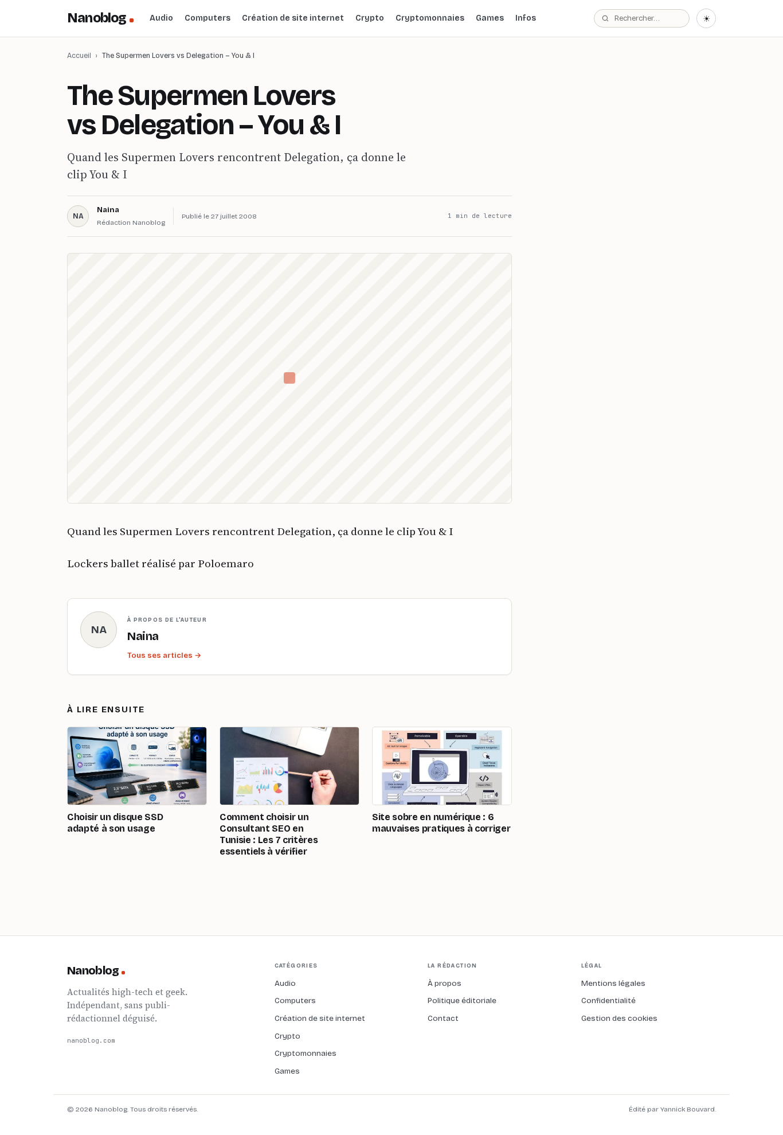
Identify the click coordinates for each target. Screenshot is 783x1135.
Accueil (79, 55)
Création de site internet (293, 18)
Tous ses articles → (164, 655)
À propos (444, 983)
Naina (108, 209)
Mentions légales (613, 983)
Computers (207, 18)
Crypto (369, 18)
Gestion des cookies (619, 1018)
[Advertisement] (630, 246)
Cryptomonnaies (430, 18)
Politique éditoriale (462, 1000)
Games (490, 18)
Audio (161, 18)
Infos (525, 18)
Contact (443, 1018)
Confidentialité (608, 1000)
